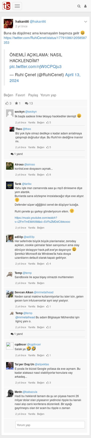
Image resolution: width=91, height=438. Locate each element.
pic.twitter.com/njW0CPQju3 (36, 66)
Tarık (23, 184)
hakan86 (30, 21)
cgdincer (28, 344)
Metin (26, 392)
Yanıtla (31, 122)
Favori (20, 95)
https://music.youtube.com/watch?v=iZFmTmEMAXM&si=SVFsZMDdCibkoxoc (42, 219)
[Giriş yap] (85, 6)
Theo (23, 129)
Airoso (25, 164)
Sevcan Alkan (34, 292)
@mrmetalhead (25, 317)
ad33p (25, 237)
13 (30, 103)
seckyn (26, 111)
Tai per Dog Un (32, 364)
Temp (23, 273)
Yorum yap (48, 95)
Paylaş (33, 95)
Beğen (8, 95)
